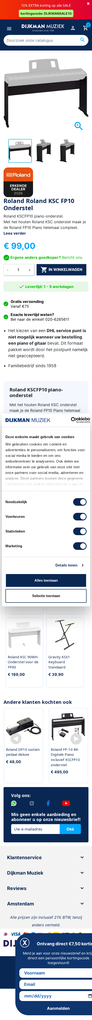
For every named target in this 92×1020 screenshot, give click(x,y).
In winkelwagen (61, 269)
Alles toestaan (46, 580)
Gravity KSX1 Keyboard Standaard (59, 661)
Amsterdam (20, 904)
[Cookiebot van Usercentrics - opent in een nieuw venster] (71, 420)
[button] (16, 738)
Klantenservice (24, 857)
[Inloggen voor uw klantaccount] (73, 28)
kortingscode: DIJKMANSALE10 (46, 13)
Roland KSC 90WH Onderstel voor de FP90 (23, 661)
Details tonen (66, 565)
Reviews (16, 888)
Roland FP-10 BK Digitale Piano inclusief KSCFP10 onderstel (65, 757)
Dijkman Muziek (25, 873)
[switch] (80, 516)
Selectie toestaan (46, 596)
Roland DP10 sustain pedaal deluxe (23, 752)
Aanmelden (58, 1008)
